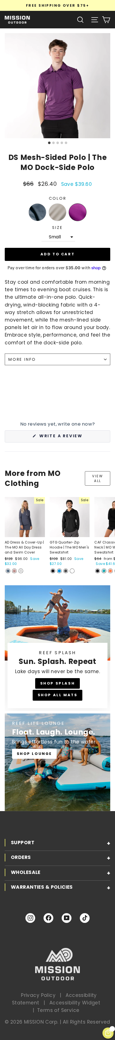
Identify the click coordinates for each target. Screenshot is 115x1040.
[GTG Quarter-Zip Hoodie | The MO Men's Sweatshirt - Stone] (72, 571)
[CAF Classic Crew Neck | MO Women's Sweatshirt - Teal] (104, 571)
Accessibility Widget (74, 1002)
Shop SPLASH (57, 683)
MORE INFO (22, 359)
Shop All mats (58, 695)
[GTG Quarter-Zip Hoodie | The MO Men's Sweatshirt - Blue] (59, 571)
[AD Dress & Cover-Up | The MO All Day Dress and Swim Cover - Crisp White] (21, 571)
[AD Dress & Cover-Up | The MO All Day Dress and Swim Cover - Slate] (8, 571)
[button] (37, 212)
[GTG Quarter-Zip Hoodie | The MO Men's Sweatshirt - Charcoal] (66, 571)
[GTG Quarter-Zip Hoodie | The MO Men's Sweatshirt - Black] (53, 571)
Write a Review (73, 438)
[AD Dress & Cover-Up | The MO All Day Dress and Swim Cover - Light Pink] (14, 571)
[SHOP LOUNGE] (57, 762)
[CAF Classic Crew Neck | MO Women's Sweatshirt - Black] (97, 571)
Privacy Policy (38, 995)
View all (97, 478)
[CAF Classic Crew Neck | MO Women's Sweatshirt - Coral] (110, 571)
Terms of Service (58, 1010)
